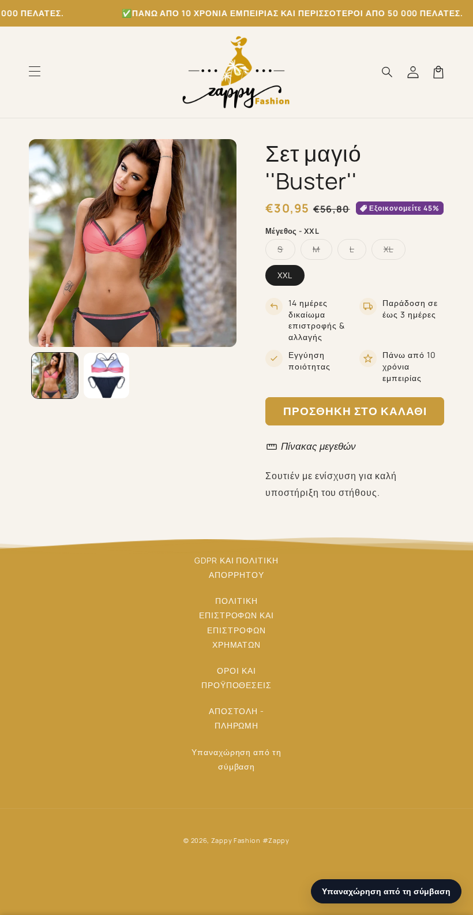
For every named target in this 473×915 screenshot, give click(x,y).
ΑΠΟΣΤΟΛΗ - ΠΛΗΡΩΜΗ (237, 718)
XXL (284, 275)
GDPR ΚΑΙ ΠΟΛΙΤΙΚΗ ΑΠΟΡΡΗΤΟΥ (236, 567)
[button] (34, 72)
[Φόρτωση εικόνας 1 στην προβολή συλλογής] (55, 376)
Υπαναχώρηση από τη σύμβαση (236, 759)
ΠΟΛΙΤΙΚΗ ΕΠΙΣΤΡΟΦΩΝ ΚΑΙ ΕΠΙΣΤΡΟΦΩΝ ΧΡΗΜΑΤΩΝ (236, 622)
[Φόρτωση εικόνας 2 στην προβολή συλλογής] (107, 376)
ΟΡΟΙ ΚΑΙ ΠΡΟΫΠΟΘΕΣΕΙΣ (236, 677)
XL (395, 251)
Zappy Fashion (236, 840)
